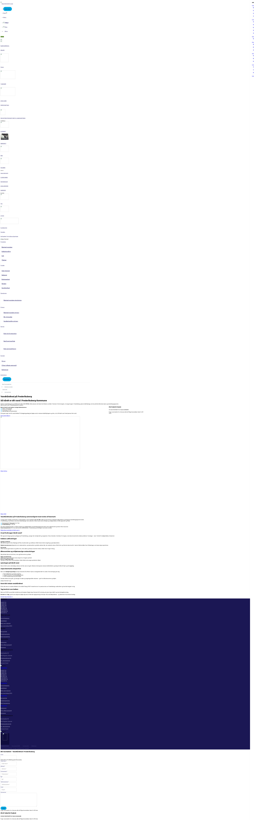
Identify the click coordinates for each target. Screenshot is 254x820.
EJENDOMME (4, 177)
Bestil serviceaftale (9, 341)
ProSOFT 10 (3, 602)
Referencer (5, 369)
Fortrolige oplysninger (12, 236)
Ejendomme (4, 293)
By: (2, 776)
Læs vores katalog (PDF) (6, 626)
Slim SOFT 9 (3, 606)
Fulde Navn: (3, 761)
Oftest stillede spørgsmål (9, 365)
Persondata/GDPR (16, 745)
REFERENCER (4, 181)
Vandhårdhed (6, 288)
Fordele (2, 265)
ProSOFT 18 (3, 603)
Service (2, 326)
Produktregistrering (5, 634)
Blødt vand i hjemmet (6, 623)
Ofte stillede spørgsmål (6, 644)
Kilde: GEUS (3, 514)
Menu (4, 17)
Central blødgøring (5, 618)
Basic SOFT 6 (4, 612)
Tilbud (2, 36)
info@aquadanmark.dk (6, 658)
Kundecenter (3, 642)
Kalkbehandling (6, 251)
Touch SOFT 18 (4, 611)
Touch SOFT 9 (4, 609)
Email (2, 754)
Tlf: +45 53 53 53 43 (5, 660)
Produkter (3, 242)
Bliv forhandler (8, 317)
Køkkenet (4, 275)
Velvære (4, 283)
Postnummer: (4, 771)
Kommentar (3, 792)
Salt (3, 256)
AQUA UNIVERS (4, 186)
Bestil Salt (4, 389)
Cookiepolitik (26, 745)
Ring (4, 13)
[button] (4, 668)
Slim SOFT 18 (4, 608)
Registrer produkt (8, 386)
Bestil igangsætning (6, 384)
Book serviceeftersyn (10, 349)
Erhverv (2, 307)
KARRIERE (3, 190)
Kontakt (3, 355)
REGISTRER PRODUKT (7, 118)
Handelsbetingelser (5, 745)
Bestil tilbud (7, 9)
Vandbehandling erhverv (11, 321)
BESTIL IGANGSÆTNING (19, 118)
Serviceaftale (7, 392)
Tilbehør (4, 260)
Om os (3, 361)
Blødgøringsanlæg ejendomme (12, 300)
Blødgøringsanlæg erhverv (11, 312)
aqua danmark (4, 173)
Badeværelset (6, 279)
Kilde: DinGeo (4, 471)
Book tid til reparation (10, 333)
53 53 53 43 (3, 375)
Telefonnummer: (5, 781)
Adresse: (3, 766)
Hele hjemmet (6, 271)
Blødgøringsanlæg (7, 247)
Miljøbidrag (33, 745)
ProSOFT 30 (3, 605)
